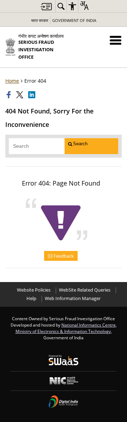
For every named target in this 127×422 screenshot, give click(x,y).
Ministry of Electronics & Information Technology (63, 331)
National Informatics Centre (88, 325)
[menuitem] (61, 6)
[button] (115, 40)
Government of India (74, 20)
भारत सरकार (39, 20)
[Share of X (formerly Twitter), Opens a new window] (20, 94)
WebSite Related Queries (84, 290)
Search (80, 143)
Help (31, 298)
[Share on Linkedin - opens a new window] (32, 94)
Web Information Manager (73, 298)
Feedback (63, 256)
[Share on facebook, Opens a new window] (9, 94)
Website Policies (33, 290)
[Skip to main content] (46, 6)
